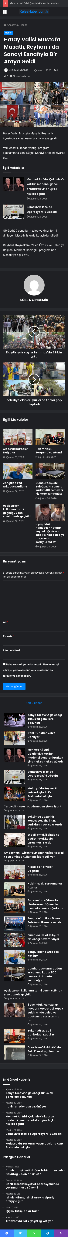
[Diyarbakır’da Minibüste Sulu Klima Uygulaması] (14, 1052)
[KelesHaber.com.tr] (34, 11)
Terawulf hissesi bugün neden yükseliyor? (32, 806)
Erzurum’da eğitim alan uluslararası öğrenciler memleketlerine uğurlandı (45, 904)
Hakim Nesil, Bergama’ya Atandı (49, 450)
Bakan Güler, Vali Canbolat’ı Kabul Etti (42, 1032)
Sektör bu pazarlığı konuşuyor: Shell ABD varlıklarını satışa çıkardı (45, 820)
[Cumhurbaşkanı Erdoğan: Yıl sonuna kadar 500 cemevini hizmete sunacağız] (50, 471)
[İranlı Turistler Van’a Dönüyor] (14, 738)
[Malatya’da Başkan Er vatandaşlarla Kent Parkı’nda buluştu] (14, 794)
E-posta (8, 636)
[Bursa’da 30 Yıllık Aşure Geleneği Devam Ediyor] (14, 940)
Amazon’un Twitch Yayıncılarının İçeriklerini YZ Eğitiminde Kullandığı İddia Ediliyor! (34, 855)
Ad (5, 622)
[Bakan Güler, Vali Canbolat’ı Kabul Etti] (14, 1036)
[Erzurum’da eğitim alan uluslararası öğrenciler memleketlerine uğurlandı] (14, 905)
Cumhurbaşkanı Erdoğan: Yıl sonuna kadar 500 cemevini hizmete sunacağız (49, 488)
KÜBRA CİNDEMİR (18, 70)
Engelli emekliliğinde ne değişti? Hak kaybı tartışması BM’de (43, 838)
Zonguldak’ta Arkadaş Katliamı (15, 484)
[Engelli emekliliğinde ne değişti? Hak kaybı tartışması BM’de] (14, 840)
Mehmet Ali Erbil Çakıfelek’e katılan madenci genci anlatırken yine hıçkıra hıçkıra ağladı (45, 755)
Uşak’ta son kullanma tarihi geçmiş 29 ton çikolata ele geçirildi (17, 511)
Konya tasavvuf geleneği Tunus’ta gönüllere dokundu (45, 719)
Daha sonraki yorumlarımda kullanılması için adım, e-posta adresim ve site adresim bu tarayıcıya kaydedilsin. (31, 670)
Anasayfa (12, 24)
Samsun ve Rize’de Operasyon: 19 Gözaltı (43, 774)
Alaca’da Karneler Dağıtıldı (15, 450)
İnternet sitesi (11, 650)
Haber (23, 24)
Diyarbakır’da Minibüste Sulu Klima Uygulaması (44, 1049)
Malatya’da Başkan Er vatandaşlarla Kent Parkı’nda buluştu (43, 792)
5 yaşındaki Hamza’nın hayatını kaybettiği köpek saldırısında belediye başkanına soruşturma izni (50, 533)
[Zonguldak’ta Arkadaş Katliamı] (17, 471)
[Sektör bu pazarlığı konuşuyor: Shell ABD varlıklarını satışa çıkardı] (14, 822)
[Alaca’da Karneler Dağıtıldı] (17, 437)
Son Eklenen (34, 703)
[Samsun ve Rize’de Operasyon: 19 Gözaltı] (13, 212)
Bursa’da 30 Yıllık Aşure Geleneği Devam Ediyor (43, 937)
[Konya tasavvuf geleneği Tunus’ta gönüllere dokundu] (14, 720)
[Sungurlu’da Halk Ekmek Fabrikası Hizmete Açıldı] (14, 923)
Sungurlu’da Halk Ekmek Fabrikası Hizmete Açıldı (44, 920)
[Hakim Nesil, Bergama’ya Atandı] (50, 437)
